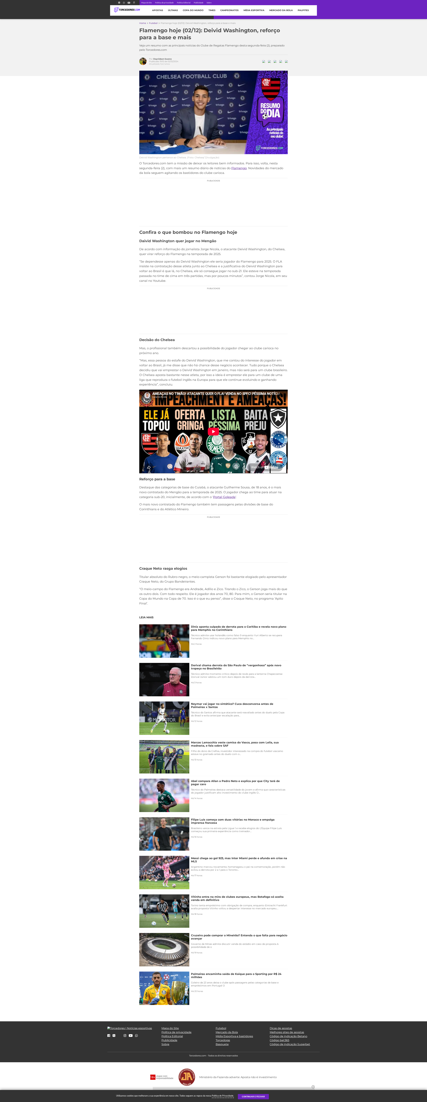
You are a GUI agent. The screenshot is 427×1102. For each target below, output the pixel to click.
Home (142, 23)
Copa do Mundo (193, 10)
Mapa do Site (146, 3)
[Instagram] (124, 2)
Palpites (303, 10)
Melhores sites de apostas (287, 1032)
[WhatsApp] (136, 1035)
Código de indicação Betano (288, 1036)
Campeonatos (229, 10)
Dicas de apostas (281, 1028)
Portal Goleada (224, 497)
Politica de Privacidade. (223, 1095)
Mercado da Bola (281, 10)
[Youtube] (129, 2)
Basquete (222, 1044)
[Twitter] (119, 2)
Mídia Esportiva (254, 10)
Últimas (173, 10)
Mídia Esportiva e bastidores (234, 1036)
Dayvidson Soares (162, 59)
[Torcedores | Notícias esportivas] (127, 10)
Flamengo (239, 168)
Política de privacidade (164, 3)
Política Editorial (183, 3)
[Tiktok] (119, 1036)
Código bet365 (279, 1040)
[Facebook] (115, 2)
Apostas (157, 10)
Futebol (153, 23)
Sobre (209, 3)
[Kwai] (134, 2)
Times (211, 10)
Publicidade (198, 3)
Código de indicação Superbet (290, 1044)
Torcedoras (223, 1040)
